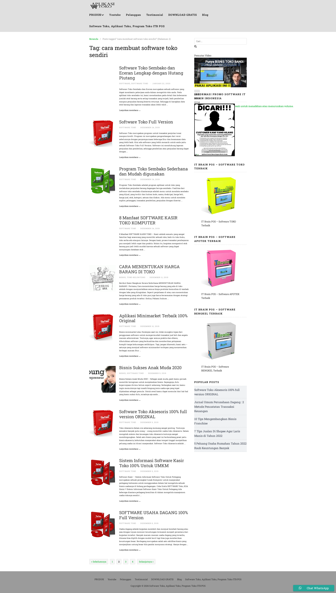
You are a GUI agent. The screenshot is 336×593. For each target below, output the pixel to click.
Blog (205, 14)
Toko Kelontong (136, 277)
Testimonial (154, 14)
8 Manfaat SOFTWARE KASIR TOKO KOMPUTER (148, 220)
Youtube (115, 14)
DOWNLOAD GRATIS (182, 14)
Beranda (93, 38)
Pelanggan (133, 14)
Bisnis (122, 277)
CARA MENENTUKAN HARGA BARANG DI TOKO (149, 269)
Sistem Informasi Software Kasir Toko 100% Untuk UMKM (151, 463)
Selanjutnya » (146, 561)
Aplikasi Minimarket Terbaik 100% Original (153, 318)
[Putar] (197, 91)
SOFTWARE (124, 83)
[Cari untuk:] (220, 41)
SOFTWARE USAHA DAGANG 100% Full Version (153, 515)
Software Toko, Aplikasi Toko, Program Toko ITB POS (127, 26)
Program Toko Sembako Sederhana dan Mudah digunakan (153, 171)
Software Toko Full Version (146, 122)
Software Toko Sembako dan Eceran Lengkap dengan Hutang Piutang (151, 73)
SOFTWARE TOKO (139, 83)
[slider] (246, 106)
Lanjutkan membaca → (130, 110)
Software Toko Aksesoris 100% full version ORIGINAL (153, 414)
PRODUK (95, 14)
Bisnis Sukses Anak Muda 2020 (150, 367)
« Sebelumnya (98, 561)
